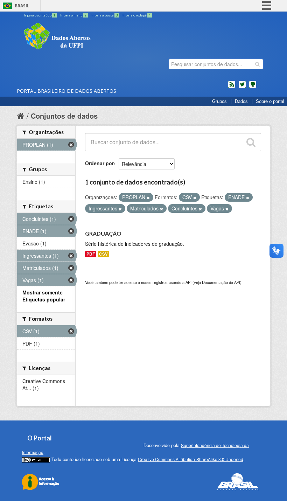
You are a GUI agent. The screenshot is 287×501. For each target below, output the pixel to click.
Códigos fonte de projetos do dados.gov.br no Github (252, 87)
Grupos (219, 101)
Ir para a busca (104, 15)
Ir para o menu (73, 15)
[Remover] (148, 197)
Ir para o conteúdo (39, 15)
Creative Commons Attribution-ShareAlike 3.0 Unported (190, 459)
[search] (257, 64)
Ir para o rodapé (136, 15)
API (188, 282)
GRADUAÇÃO (103, 233)
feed (231, 87)
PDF (90, 254)
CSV (103, 254)
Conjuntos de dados (64, 116)
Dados (241, 101)
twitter (242, 87)
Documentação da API (221, 282)
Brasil (22, 6)
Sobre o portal (270, 101)
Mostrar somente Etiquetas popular (43, 296)
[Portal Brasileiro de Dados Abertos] (99, 37)
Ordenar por (99, 163)
